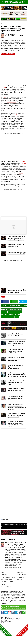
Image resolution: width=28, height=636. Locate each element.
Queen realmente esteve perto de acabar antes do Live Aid (17, 253)
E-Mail (12, 317)
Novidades (4, 23)
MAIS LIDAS (20, 577)
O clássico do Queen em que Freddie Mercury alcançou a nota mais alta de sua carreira (17, 374)
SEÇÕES (19, 579)
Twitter (11, 314)
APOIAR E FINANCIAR (7, 582)
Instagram (4, 314)
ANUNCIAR (4, 574)
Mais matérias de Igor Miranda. (14, 567)
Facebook (18, 312)
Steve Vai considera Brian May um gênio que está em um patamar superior (16, 366)
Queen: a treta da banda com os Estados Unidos (16, 245)
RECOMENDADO (21, 574)
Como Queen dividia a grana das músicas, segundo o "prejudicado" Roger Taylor (16, 238)
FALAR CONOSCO (6, 586)
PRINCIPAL (20, 572)
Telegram (11, 312)
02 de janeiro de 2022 (17, 35)
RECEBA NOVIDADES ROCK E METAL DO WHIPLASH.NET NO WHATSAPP (14, 2)
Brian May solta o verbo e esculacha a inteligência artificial (15, 398)
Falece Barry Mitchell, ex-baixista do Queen (15, 334)
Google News (5, 317)
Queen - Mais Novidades (7, 53)
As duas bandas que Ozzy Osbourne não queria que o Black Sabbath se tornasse (16, 351)
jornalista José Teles (6, 42)
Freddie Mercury (11, 102)
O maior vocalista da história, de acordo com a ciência (17, 389)
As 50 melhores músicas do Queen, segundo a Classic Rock (16, 382)
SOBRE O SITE (5, 572)
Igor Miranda (11, 34)
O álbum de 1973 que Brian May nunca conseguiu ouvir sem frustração (16, 359)
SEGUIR (3, 584)
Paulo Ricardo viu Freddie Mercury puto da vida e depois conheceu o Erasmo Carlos (16, 424)
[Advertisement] (13, 147)
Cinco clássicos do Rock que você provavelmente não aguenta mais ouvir (16, 415)
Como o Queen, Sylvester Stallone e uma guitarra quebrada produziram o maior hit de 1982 (17, 407)
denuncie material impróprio (16, 600)
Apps (16, 317)
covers (21, 173)
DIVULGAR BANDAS (6, 579)
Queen (9, 23)
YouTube (17, 314)
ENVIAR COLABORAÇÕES (8, 577)
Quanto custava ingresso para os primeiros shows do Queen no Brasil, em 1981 (17, 290)
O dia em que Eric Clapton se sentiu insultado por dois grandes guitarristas (16, 343)
